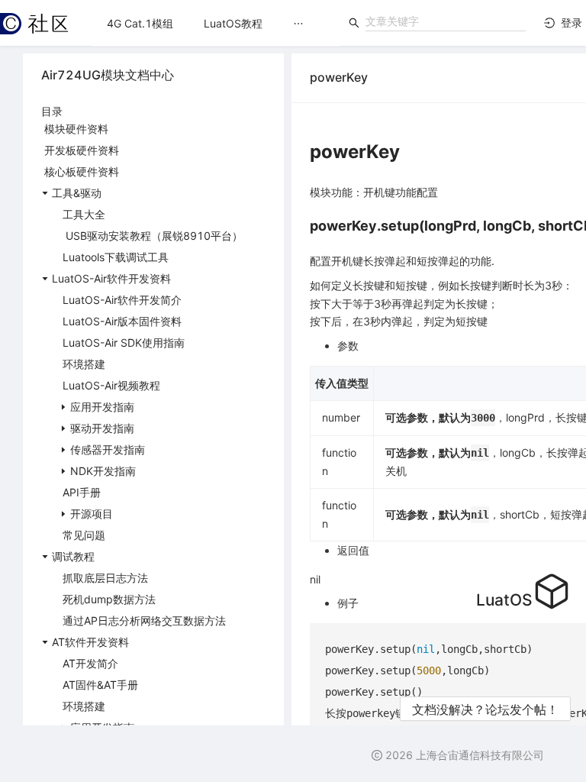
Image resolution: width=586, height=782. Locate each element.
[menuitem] (140, 24)
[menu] (216, 23)
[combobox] (445, 21)
